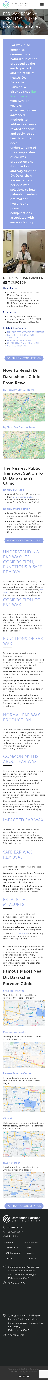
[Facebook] (20, 1376)
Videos (30, 1253)
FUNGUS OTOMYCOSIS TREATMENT (25, 332)
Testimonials (12, 1248)
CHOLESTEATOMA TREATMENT (23, 343)
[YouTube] (28, 1376)
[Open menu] (42, 4)
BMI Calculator (13, 1253)
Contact (10, 1258)
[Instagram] (24, 1376)
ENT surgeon (21, 933)
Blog (29, 1248)
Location (31, 1258)
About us (10, 1242)
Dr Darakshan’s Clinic (24, 497)
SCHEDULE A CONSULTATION (24, 358)
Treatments (32, 1242)
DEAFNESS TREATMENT (19, 340)
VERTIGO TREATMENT (18, 346)
